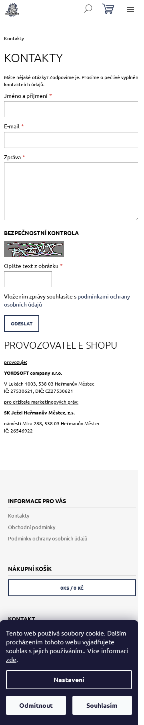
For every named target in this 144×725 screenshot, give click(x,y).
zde (11, 659)
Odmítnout (36, 705)
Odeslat (21, 323)
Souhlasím (102, 705)
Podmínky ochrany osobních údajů (47, 538)
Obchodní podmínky (31, 527)
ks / (72, 588)
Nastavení (69, 679)
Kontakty (18, 515)
